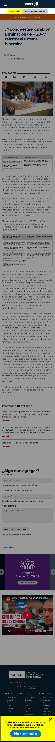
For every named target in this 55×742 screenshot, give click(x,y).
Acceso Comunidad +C (35, 11)
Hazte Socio (15, 11)
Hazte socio (25, 733)
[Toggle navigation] (5, 4)
